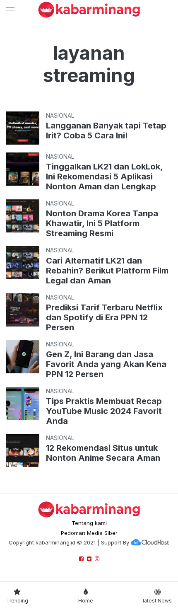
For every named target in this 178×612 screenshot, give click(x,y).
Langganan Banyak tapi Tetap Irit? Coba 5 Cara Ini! (106, 130)
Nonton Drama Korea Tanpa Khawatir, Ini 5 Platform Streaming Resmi (102, 223)
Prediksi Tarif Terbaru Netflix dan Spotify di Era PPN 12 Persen (104, 317)
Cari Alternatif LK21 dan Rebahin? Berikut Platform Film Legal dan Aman (107, 270)
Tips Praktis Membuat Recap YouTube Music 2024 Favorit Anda (104, 411)
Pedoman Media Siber (89, 533)
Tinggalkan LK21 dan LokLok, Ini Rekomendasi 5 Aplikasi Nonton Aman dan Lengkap (104, 176)
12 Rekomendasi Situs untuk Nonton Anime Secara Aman (103, 453)
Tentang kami (89, 523)
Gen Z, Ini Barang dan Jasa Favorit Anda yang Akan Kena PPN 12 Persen (106, 364)
